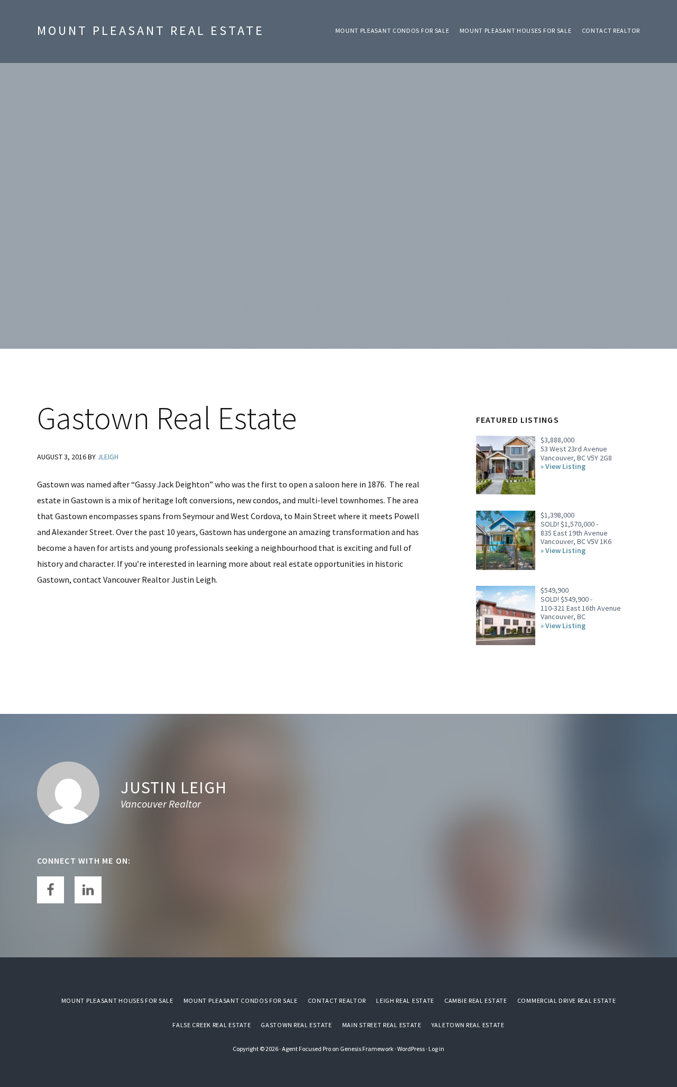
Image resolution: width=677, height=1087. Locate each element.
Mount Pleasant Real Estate (150, 30)
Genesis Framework (367, 1049)
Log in (436, 1049)
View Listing (565, 466)
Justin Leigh (174, 787)
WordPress (411, 1049)
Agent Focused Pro (306, 1049)
